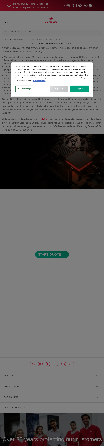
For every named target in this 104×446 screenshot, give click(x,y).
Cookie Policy (39, 81)
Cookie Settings (24, 89)
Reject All (59, 89)
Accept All (79, 89)
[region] (52, 79)
